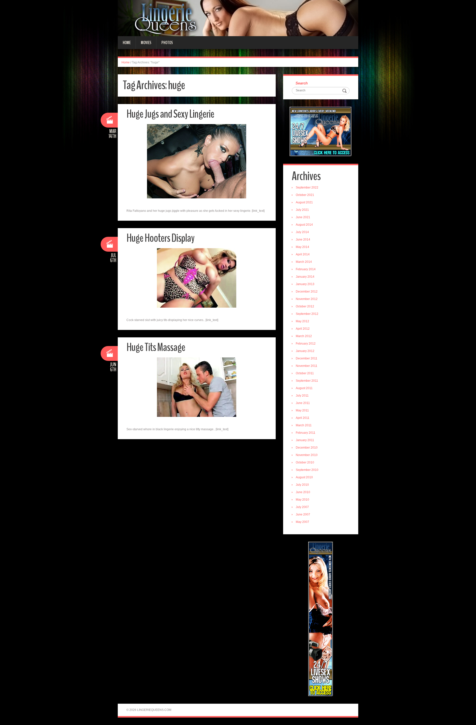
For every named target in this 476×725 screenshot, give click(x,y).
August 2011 (304, 388)
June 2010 (303, 492)
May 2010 (302, 499)
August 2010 (304, 477)
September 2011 (307, 380)
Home (127, 43)
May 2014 (302, 247)
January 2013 (305, 284)
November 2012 (307, 299)
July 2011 (302, 395)
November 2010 (307, 455)
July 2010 (302, 484)
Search (302, 83)
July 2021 (302, 210)
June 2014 (303, 239)
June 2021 (303, 217)
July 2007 (302, 507)
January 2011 (305, 440)
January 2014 (305, 276)
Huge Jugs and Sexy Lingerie (170, 114)
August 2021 (304, 202)
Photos (167, 43)
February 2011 (305, 432)
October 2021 (305, 195)
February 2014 (306, 269)
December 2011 (306, 358)
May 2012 (302, 321)
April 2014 (303, 254)
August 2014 (304, 224)
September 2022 (307, 187)
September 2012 (307, 314)
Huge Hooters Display (160, 238)
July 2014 (302, 232)
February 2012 (306, 343)
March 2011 (304, 425)
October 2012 (305, 306)
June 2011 (303, 403)
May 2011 (302, 410)
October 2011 (305, 373)
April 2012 (303, 328)
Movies (146, 43)
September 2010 (307, 470)
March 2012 (304, 336)
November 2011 (306, 366)
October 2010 (305, 462)
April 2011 (302, 418)
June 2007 (303, 514)
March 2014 (304, 262)
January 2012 (305, 351)
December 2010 (307, 447)
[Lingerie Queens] (238, 18)
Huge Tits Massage (155, 347)
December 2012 (307, 291)
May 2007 (302, 522)
